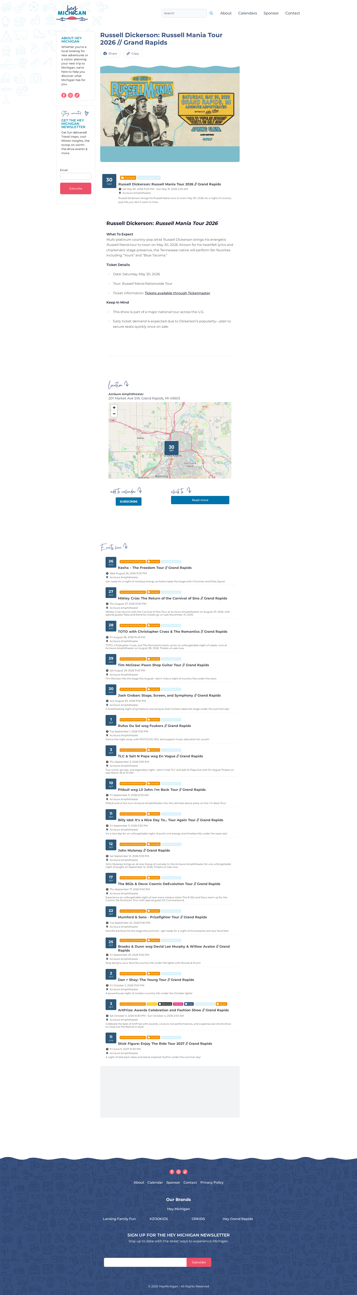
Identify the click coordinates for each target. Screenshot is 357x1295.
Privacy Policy (212, 1182)
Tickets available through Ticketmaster (177, 293)
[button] (170, 446)
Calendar (155, 1182)
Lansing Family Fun (119, 1219)
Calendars (247, 13)
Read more (200, 500)
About (226, 13)
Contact (292, 13)
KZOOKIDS (159, 1219)
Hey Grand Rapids (238, 1219)
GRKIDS (198, 1219)
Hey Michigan (178, 1209)
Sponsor (271, 13)
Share (112, 53)
